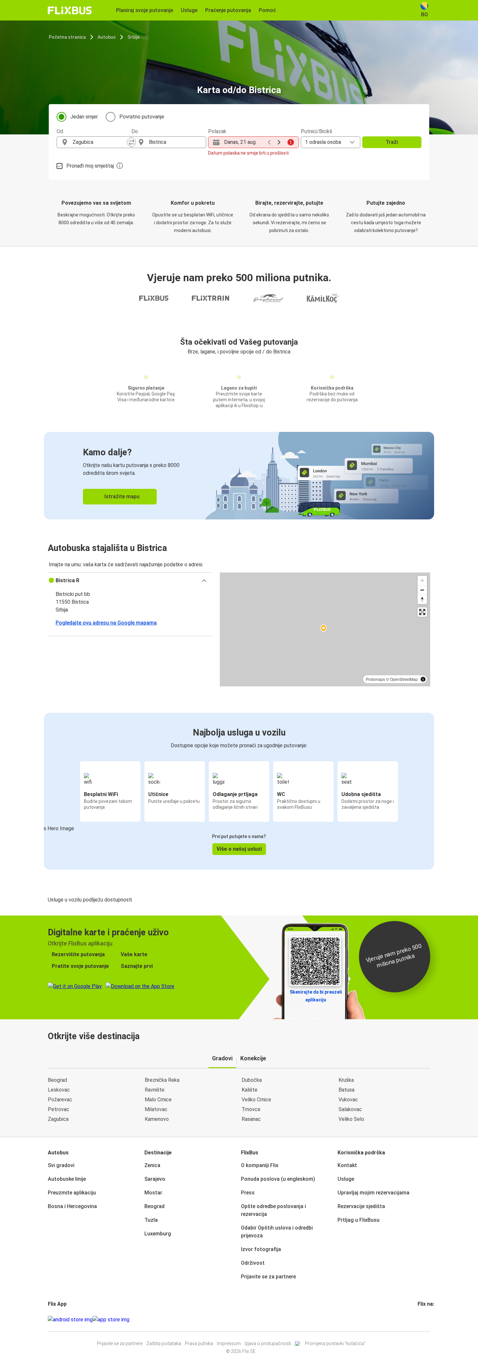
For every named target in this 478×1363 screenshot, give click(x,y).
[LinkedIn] (424, 1319)
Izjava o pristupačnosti (268, 1343)
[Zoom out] (422, 590)
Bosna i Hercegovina (72, 1206)
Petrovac (58, 1109)
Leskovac (59, 1090)
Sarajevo (154, 1179)
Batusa (346, 1090)
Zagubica (58, 1119)
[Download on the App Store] (111, 1320)
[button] (130, 580)
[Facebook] (418, 1319)
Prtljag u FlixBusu (358, 1220)
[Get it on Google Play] (70, 1320)
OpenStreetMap (404, 679)
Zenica (152, 1165)
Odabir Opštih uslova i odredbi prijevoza (277, 1232)
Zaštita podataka (163, 1343)
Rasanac (251, 1119)
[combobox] (100, 142)
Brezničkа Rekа (162, 1080)
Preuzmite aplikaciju (72, 1193)
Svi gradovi (61, 1165)
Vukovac (348, 1099)
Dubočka (252, 1080)
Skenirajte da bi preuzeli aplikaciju (316, 995)
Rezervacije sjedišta (361, 1206)
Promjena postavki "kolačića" (335, 1343)
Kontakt (347, 1165)
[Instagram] (420, 1319)
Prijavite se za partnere (268, 1277)
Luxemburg (157, 1234)
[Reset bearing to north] (422, 599)
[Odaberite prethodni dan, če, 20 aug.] (269, 142)
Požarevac (60, 1099)
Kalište (250, 1090)
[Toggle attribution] (423, 679)
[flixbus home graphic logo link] (70, 10)
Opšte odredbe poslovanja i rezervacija (273, 1210)
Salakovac (350, 1109)
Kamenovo (157, 1119)
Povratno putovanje (141, 117)
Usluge (346, 1179)
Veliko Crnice (256, 1099)
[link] (239, 475)
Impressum (229, 1343)
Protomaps (375, 679)
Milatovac (156, 1109)
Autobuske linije (67, 1179)
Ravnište (155, 1090)
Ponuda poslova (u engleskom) (278, 1179)
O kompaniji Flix (259, 1165)
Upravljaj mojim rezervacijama (373, 1193)
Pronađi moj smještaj (90, 166)
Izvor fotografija (261, 1249)
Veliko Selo (351, 1119)
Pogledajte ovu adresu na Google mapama (106, 623)
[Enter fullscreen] (422, 612)
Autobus (107, 37)
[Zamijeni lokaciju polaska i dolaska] (131, 142)
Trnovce (251, 1109)
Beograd (57, 1080)
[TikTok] (428, 1319)
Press (248, 1193)
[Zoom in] (422, 580)
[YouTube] (422, 1319)
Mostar (153, 1193)
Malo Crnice (158, 1099)
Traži (392, 142)
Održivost (253, 1263)
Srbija (133, 37)
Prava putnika (199, 1343)
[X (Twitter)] (426, 1319)
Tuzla (151, 1220)
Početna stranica (67, 37)
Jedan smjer (84, 117)
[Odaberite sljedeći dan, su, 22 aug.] (279, 142)
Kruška (346, 1080)
